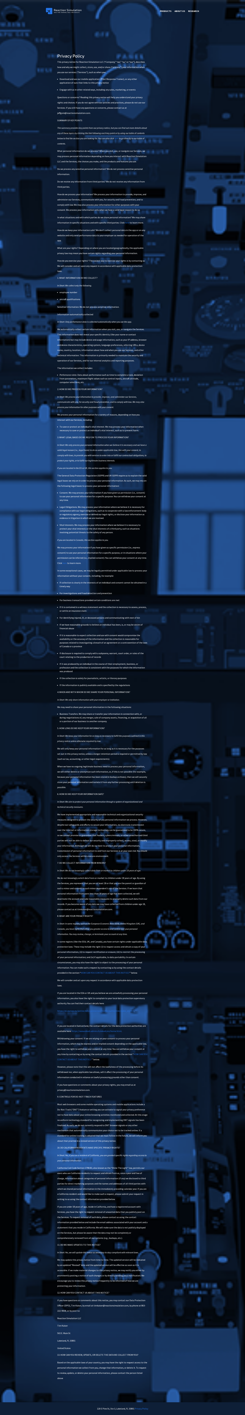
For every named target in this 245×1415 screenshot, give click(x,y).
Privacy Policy (122, 1408)
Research (193, 11)
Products (165, 11)
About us (180, 11)
